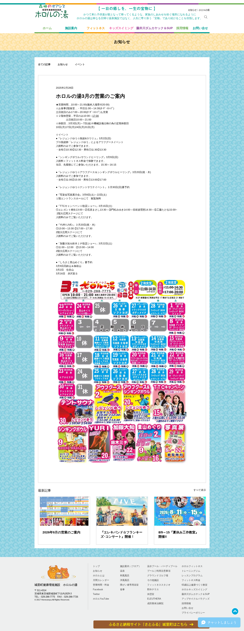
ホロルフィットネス (192, 566)
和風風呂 (124, 575)
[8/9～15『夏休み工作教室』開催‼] (180, 511)
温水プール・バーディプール (162, 566)
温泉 (122, 571)
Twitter (96, 594)
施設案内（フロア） (130, 566)
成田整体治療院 (155, 603)
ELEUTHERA (154, 598)
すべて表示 (199, 490)
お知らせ (63, 64)
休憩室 (150, 594)
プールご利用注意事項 (158, 571)
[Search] (206, 17)
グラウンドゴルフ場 (157, 575)
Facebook (98, 589)
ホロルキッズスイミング (194, 589)
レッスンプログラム (192, 575)
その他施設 (153, 580)
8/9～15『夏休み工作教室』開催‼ (178, 534)
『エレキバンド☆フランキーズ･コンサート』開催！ (121, 534)
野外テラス (153, 589)
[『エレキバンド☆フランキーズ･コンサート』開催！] (122, 511)
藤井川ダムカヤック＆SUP (196, 594)
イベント (80, 64)
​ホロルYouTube (101, 598)
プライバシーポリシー (193, 612)
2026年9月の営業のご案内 (61, 532)
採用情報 (186, 603)
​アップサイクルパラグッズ (196, 598)
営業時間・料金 (101, 584)
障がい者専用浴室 (129, 584)
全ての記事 (44, 64)
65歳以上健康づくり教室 (194, 584)
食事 (122, 589)
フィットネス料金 (191, 580)
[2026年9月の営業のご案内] (64, 511)
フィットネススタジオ (158, 584)
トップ (96, 566)
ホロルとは (98, 575)
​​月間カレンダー (101, 580)
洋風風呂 (124, 580)
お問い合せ (187, 608)
